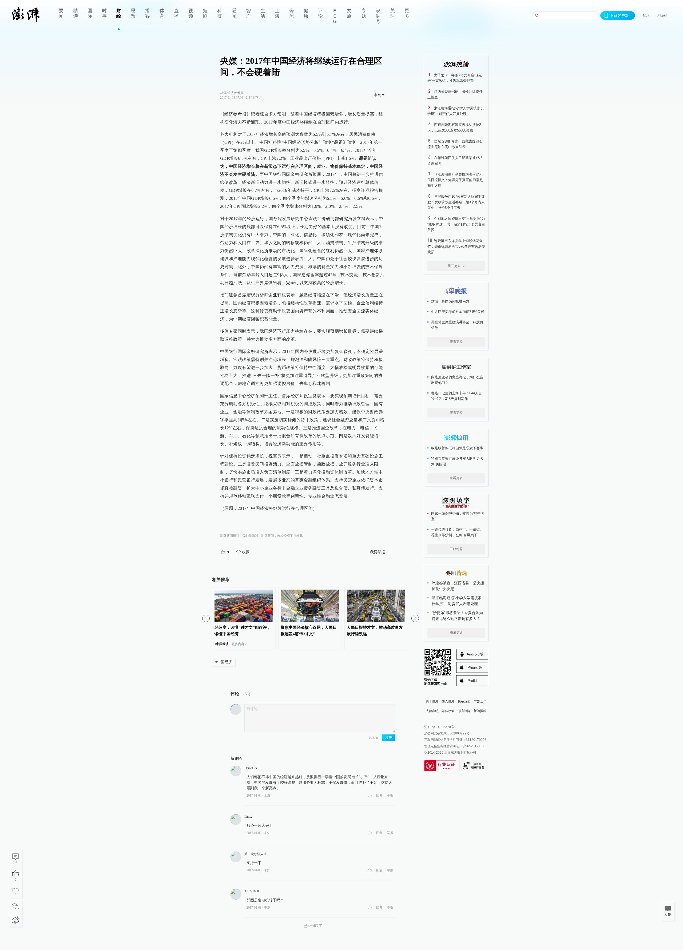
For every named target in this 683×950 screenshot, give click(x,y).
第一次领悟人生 (255, 854)
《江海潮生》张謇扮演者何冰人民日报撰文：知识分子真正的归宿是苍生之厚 (455, 180)
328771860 (251, 891)
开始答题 (456, 549)
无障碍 (662, 15)
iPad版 (472, 680)
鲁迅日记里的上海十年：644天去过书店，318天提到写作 (456, 396)
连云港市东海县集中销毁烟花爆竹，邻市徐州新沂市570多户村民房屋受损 (456, 246)
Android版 (475, 654)
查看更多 (456, 342)
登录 (646, 15)
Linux (248, 816)
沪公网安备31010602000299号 (447, 733)
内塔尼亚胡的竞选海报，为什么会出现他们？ (457, 380)
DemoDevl (251, 768)
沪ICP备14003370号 (439, 727)
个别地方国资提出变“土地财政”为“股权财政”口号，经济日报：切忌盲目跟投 (456, 224)
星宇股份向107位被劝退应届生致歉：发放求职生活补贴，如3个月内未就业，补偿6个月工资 (456, 202)
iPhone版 (474, 667)
